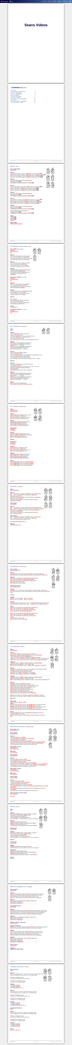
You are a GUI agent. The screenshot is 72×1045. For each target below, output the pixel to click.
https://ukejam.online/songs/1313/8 (56, 641)
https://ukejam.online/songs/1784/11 (56, 881)
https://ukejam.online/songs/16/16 (56, 721)
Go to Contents (35, 241)
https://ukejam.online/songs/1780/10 (56, 561)
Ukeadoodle (5, 1)
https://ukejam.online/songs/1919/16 (56, 241)
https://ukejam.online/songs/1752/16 (56, 481)
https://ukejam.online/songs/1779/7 (56, 1041)
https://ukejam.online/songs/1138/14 (56, 961)
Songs (60, 1)
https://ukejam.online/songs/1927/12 (56, 321)
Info (12, 1)
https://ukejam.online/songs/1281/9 (56, 401)
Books (65, 1)
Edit (53, 1)
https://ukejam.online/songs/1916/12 (56, 801)
